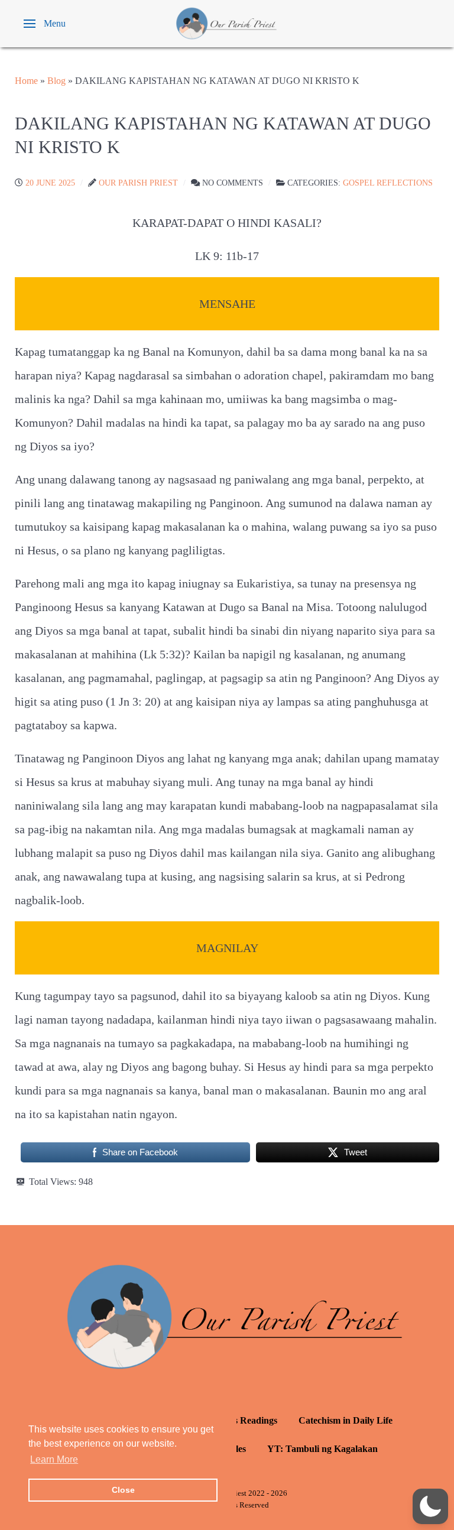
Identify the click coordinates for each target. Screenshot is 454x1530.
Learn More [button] (54, 1459)
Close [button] (123, 1490)
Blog (56, 81)
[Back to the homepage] (227, 23)
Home (26, 81)
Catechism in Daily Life (346, 1420)
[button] (45, 23)
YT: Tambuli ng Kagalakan (322, 1449)
